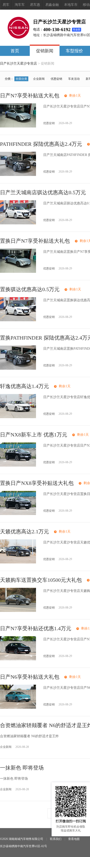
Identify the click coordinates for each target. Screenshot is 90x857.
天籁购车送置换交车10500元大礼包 (41, 580)
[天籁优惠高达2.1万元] (18, 562)
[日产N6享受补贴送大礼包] (18, 708)
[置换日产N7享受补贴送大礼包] (18, 272)
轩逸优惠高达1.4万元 (24, 386)
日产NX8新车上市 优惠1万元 (33, 435)
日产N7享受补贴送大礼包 (29, 96)
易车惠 (35, 5)
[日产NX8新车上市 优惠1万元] (18, 465)
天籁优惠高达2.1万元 (24, 532)
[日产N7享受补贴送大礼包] (18, 126)
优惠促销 (56, 78)
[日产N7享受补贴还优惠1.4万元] (18, 659)
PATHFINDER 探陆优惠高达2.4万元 (41, 144)
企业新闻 (39, 78)
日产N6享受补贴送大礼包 (29, 677)
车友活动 (74, 78)
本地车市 (71, 5)
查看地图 (74, 839)
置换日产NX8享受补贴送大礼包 (37, 483)
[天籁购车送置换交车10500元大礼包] (18, 611)
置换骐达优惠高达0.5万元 (30, 289)
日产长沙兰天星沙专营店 (18, 63)
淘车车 (20, 5)
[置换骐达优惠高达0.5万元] (18, 320)
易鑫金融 (52, 5)
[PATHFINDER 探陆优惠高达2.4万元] (18, 175)
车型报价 (74, 50)
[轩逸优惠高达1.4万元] (18, 417)
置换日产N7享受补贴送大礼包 (35, 241)
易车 (6, 5)
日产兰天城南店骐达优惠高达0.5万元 (43, 192)
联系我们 (55, 839)
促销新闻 (44, 50)
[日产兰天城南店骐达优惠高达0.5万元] (18, 223)
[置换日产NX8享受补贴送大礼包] (18, 514)
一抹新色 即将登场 (22, 768)
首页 (15, 50)
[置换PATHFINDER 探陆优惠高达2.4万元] (18, 368)
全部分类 (21, 78)
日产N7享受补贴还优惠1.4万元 (35, 628)
